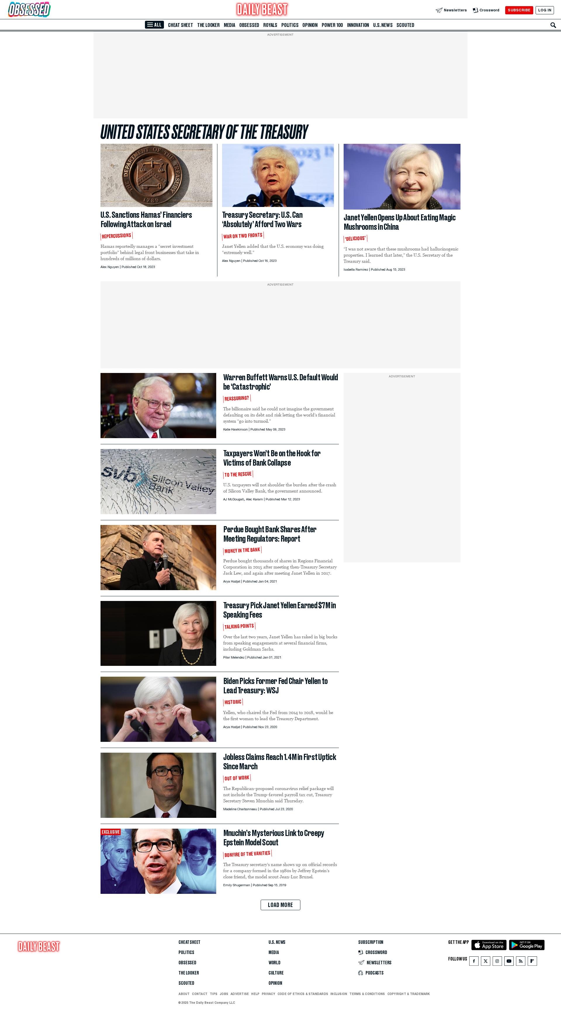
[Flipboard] (532, 962)
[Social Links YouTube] (509, 962)
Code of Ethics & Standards (303, 994)
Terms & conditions (367, 994)
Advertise (240, 994)
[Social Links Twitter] (485, 962)
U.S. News (382, 25)
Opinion (310, 25)
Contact (199, 994)
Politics (289, 25)
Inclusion (338, 994)
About (184, 994)
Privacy (268, 994)
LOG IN (544, 10)
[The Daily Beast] (262, 10)
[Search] (553, 25)
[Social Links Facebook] (474, 962)
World (274, 962)
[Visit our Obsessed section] (48, 10)
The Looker (208, 25)
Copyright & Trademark (408, 994)
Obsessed (249, 25)
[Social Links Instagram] (497, 962)
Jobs (224, 994)
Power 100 (332, 25)
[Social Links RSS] (520, 962)
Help (255, 994)
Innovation (358, 25)
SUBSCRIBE (519, 10)
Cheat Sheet (180, 25)
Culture (276, 973)
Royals (270, 25)
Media (229, 25)
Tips (213, 994)
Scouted (405, 25)
